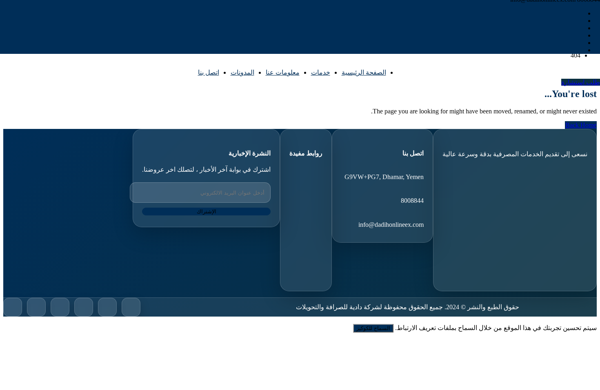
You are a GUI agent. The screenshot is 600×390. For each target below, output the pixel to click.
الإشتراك (206, 211)
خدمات (320, 72)
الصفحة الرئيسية (364, 72)
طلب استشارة (580, 82)
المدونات (242, 72)
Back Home (580, 125)
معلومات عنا (283, 72)
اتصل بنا (208, 72)
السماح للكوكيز (373, 328)
